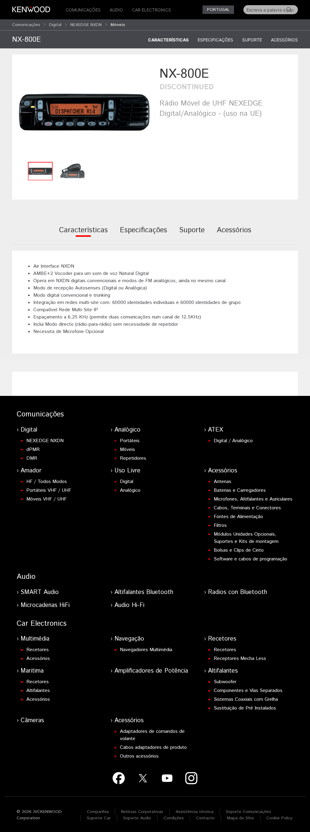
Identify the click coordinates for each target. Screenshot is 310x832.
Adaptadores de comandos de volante (152, 735)
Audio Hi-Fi (129, 605)
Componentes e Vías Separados (248, 690)
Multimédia (35, 639)
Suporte (252, 39)
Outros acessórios (139, 756)
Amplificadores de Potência (151, 671)
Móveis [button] (117, 25)
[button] (84, 111)
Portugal (218, 10)
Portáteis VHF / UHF (48, 490)
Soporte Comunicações (248, 812)
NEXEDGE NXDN (86, 25)
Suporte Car (99, 818)
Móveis (127, 449)
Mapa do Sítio (240, 818)
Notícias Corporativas (142, 812)
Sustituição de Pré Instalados (245, 708)
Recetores (37, 649)
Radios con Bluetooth (237, 592)
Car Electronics (151, 9)
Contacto (205, 818)
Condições (173, 818)
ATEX (215, 430)
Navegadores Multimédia (146, 649)
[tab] (83, 234)
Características (168, 39)
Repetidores (133, 458)
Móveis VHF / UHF (46, 499)
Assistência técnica (194, 812)
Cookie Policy (279, 818)
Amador (31, 470)
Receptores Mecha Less (240, 658)
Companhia (98, 812)
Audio (116, 9)
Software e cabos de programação (250, 559)
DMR (31, 458)
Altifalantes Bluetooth (143, 592)
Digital (55, 25)
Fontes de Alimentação (238, 516)
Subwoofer (225, 681)
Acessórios (284, 39)
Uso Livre (127, 470)
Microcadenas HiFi (45, 605)
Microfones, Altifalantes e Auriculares (253, 499)
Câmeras (32, 720)
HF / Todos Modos (46, 481)
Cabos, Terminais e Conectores (247, 507)
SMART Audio (40, 592)
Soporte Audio (137, 818)
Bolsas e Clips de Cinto (239, 550)
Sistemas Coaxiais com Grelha (246, 699)
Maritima (32, 671)
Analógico (127, 430)
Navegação (129, 639)
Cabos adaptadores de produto (153, 747)
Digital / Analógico (233, 440)
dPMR (33, 449)
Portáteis (130, 440)
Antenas (222, 481)
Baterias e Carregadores (240, 490)
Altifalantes (38, 690)
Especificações (215, 39)
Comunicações (83, 9)
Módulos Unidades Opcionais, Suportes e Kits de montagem (246, 538)
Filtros (220, 525)
